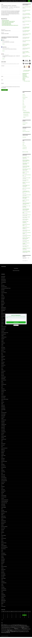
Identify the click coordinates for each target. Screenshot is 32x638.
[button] (16, 315)
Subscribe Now (16, 322)
